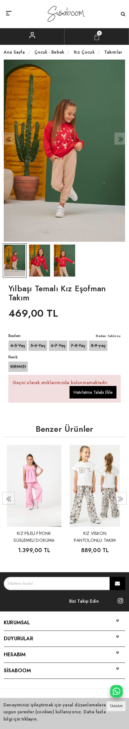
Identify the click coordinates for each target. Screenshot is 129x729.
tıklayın (29, 719)
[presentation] (8, 138)
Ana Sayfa (14, 52)
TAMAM (116, 706)
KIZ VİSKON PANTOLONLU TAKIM (95, 536)
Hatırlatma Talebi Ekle (93, 392)
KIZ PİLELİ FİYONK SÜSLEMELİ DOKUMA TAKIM (33, 536)
